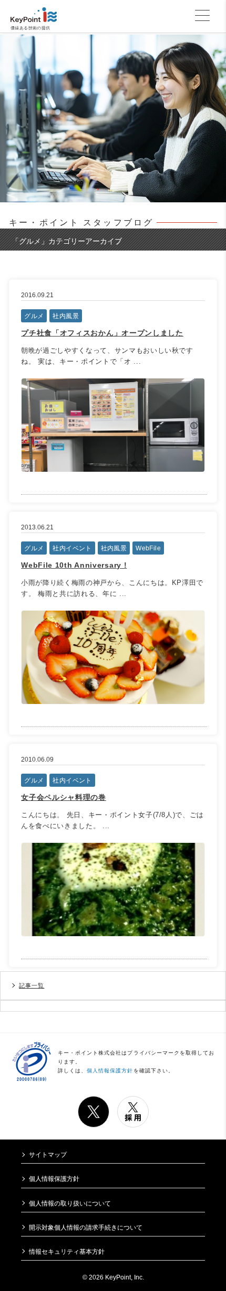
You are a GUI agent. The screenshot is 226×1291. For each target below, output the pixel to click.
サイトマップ (48, 1154)
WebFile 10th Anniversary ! (74, 565)
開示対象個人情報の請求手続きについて (85, 1227)
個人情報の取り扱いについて (70, 1203)
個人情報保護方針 (110, 1070)
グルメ (34, 315)
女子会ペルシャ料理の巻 (63, 797)
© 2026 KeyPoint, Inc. (113, 1277)
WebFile (148, 548)
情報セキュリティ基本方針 (67, 1251)
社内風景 (66, 315)
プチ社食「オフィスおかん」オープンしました (102, 333)
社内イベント (72, 548)
